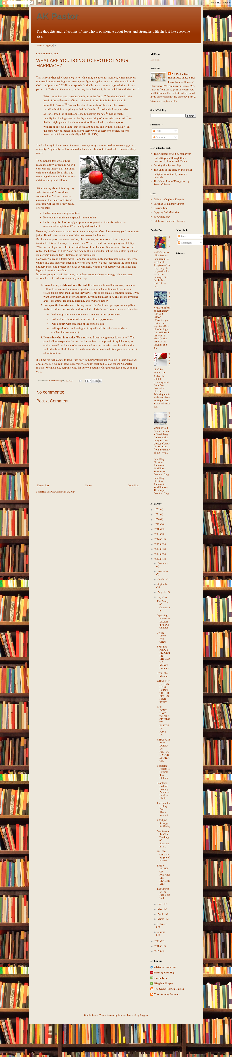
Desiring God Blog (164, 972)
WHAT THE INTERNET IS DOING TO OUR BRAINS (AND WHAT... (163, 691)
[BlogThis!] (90, 381)
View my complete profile (163, 101)
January (161, 932)
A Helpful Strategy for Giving (163, 823)
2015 (157, 544)
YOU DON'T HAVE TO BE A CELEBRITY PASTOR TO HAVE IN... (163, 720)
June (160, 904)
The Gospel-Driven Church (169, 989)
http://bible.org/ (162, 216)
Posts (158, 131)
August (161, 592)
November (163, 571)
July (160, 597)
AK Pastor (57, 16)
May (160, 909)
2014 (157, 549)
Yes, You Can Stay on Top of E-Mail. (163, 856)
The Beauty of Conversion (163, 605)
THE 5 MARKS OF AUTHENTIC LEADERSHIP (163, 875)
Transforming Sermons (166, 994)
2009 (157, 951)
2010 (157, 946)
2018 (157, 529)
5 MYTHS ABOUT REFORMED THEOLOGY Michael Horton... (163, 657)
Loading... (155, 59)
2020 (157, 519)
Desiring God (160, 208)
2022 (157, 509)
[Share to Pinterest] (100, 381)
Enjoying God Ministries (166, 212)
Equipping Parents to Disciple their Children (163, 771)
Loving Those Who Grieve (161, 637)
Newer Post (43, 485)
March (161, 919)
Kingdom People (163, 983)
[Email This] (86, 381)
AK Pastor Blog (180, 74)
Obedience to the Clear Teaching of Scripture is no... (163, 839)
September (163, 584)
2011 (157, 941)
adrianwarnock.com (165, 967)
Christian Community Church (169, 203)
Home (88, 485)
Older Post (133, 485)
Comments (160, 137)
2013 (157, 554)
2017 (157, 534)
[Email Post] (80, 380)
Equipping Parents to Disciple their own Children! (163, 621)
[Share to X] (93, 381)
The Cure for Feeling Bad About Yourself (163, 809)
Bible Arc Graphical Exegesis (169, 199)
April (161, 914)
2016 (157, 539)
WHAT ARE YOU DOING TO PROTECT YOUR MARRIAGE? (163, 750)
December (163, 563)
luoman (122, 1015)
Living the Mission (162, 674)
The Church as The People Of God (163, 893)
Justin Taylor (161, 978)
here (77, 77)
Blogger (144, 1015)
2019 (157, 524)
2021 (157, 514)
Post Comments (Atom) (62, 491)
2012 (157, 558)
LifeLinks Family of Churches (169, 221)
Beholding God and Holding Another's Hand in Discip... (163, 790)
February (162, 924)
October (162, 579)
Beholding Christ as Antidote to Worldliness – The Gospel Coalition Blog (161, 466)
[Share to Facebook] (97, 381)
